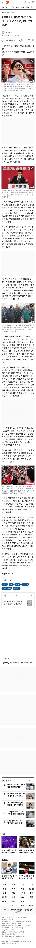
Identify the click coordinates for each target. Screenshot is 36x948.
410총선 (25, 584)
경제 (22, 885)
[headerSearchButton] (25, 2)
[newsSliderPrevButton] (28, 781)
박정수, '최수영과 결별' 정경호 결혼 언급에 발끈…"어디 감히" (16, 787)
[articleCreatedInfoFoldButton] (22, 36)
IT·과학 (22, 893)
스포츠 (4, 859)
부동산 (14, 893)
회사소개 (6, 910)
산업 (4, 893)
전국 (4, 889)
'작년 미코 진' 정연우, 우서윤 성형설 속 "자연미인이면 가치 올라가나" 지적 (16, 796)
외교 (13, 889)
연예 (3, 834)
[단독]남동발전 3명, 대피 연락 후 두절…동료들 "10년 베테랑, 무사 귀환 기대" (16, 814)
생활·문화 (5, 897)
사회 (13, 885)
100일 (18, 584)
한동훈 (5, 584)
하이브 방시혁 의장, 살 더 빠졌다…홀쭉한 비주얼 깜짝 (16, 805)
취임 (11, 584)
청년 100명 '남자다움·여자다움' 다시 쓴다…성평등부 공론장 (13, 603)
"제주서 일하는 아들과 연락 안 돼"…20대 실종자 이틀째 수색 (16, 823)
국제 (31, 885)
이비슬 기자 (8, 32)
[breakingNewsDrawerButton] (29, 2)
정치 (3, 13)
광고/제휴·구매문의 (16, 910)
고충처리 (18, 912)
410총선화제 (7, 588)
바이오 (31, 893)
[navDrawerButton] (33, 2)
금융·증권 (31, 889)
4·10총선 (16, 588)
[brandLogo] (5, 2)
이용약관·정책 (28, 910)
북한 (22, 889)
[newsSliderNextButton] (33, 781)
